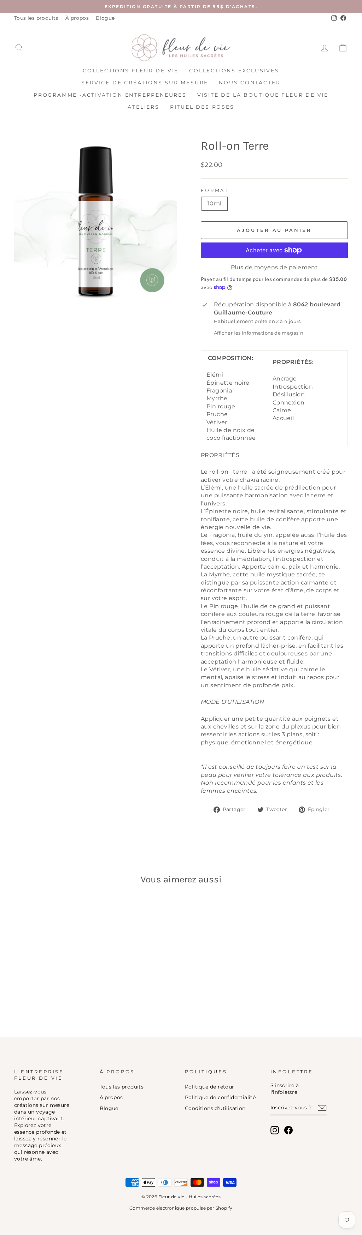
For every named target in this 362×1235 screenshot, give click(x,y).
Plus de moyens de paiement (274, 267)
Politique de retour (209, 1087)
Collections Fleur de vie (131, 70)
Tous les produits (36, 18)
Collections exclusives (234, 70)
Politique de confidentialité (220, 1097)
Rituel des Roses (202, 107)
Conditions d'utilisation (215, 1108)
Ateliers (143, 107)
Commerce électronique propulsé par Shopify (181, 1208)
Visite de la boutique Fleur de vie (262, 95)
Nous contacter (249, 82)
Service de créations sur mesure (144, 82)
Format (215, 190)
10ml (215, 203)
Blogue (105, 18)
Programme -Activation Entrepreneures (110, 95)
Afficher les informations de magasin (258, 333)
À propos (77, 18)
